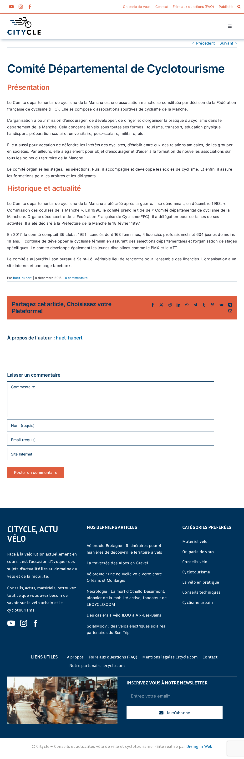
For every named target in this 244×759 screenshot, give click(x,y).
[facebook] (30, 7)
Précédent (205, 43)
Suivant (226, 43)
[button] (239, 7)
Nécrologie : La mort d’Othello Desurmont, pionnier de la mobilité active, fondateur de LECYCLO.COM (127, 598)
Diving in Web (199, 746)
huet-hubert (22, 278)
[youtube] (11, 7)
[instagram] (21, 7)
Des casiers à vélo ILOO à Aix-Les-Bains (124, 615)
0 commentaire (76, 278)
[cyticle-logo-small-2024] (24, 19)
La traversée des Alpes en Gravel (117, 563)
